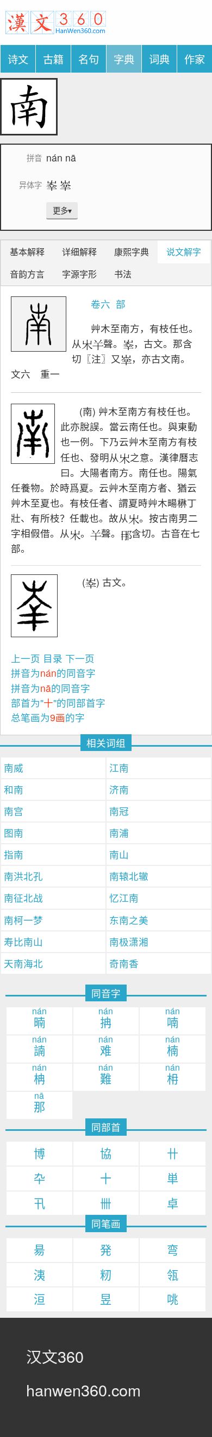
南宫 (13, 811)
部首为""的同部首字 (58, 702)
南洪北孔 (23, 876)
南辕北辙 (128, 876)
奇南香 (124, 963)
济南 (119, 789)
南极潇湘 (128, 941)
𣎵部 (119, 303)
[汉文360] (55, 21)
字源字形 (79, 274)
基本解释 (27, 251)
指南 (13, 854)
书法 (123, 274)
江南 (119, 767)
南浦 (119, 832)
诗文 (18, 58)
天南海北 (23, 963)
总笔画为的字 (48, 717)
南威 (13, 767)
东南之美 (128, 920)
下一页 (80, 658)
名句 (88, 58)
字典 (124, 58)
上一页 (25, 658)
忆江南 (124, 897)
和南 (13, 789)
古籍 (53, 58)
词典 (159, 58)
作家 (194, 58)
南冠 (119, 811)
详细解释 (79, 251)
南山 (119, 854)
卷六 (100, 303)
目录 (53, 658)
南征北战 (23, 897)
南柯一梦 (23, 920)
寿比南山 (23, 941)
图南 (13, 832)
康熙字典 (131, 251)
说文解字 (183, 251)
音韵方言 (27, 274)
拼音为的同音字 (53, 672)
